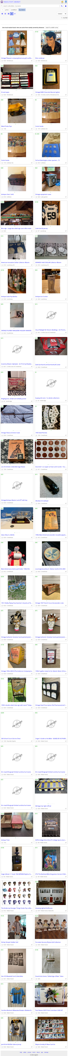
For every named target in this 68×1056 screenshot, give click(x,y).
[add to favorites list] (2, 61)
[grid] (8, 13)
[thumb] (5, 13)
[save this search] (65, 6)
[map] (14, 13)
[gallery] (11, 13)
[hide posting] (32, 61)
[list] (2, 13)
